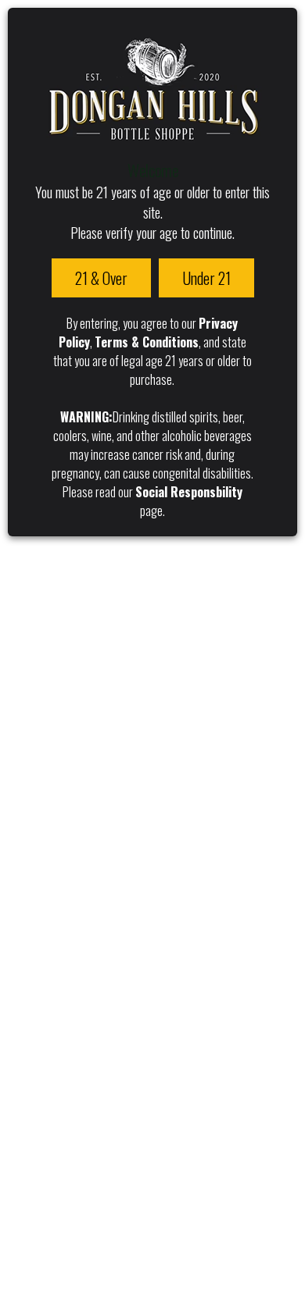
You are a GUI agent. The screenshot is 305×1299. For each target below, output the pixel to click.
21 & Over (101, 278)
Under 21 (206, 278)
